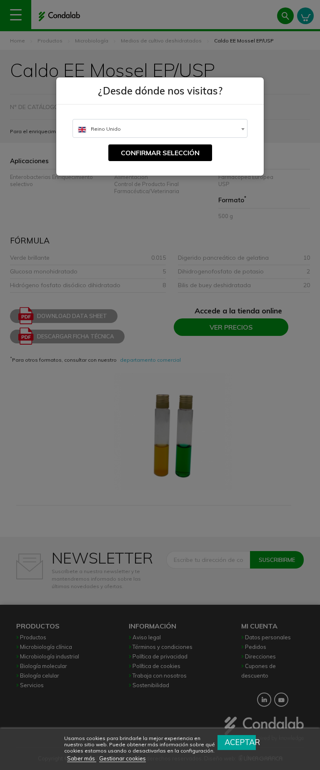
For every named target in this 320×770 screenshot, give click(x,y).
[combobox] (160, 128)
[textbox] (160, 128)
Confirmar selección (160, 153)
